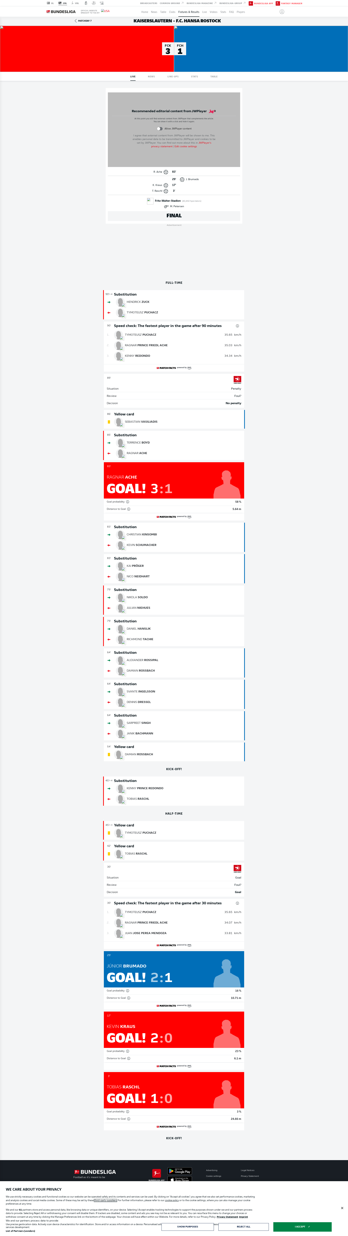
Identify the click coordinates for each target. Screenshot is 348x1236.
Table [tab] (214, 76)
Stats (223, 12)
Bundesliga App (263, 3)
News (154, 12)
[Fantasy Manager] (278, 3)
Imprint (243, 1217)
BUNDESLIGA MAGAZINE (200, 2)
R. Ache (158, 172)
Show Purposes (187, 1227)
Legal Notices (247, 1170)
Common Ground (170, 2)
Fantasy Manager (291, 3)
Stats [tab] (194, 76)
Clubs (172, 12)
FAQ (231, 12)
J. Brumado (192, 179)
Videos (214, 12)
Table (163, 12)
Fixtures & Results (188, 12)
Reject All (243, 1227)
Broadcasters (148, 2)
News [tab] (151, 76)
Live (204, 12)
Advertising (211, 1170)
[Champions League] (94, 3)
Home (144, 12)
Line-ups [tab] (173, 76)
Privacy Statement (250, 1176)
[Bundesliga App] (251, 3)
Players (241, 12)
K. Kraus (157, 185)
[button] (280, 12)
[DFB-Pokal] (86, 3)
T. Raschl (157, 191)
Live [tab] (133, 76)
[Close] (342, 1208)
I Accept (300, 1227)
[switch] (160, 128)
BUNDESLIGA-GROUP (231, 2)
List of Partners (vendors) (20, 1231)
